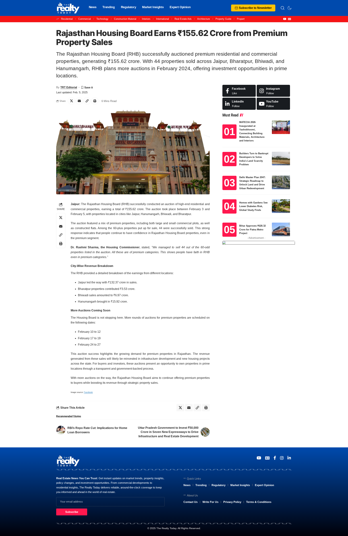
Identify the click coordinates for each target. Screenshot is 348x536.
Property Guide (223, 19)
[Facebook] (239, 91)
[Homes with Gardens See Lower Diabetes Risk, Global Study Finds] (281, 206)
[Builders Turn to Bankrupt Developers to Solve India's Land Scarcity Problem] (281, 158)
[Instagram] (273, 91)
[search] (282, 8)
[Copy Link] (87, 101)
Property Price (244, 19)
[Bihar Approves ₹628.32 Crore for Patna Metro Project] (281, 229)
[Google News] (289, 19)
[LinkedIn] (239, 104)
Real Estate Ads (183, 19)
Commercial (84, 19)
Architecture (203, 19)
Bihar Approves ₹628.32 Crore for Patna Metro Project (252, 229)
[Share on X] (71, 101)
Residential (67, 19)
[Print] (94, 101)
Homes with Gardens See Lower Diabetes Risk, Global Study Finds (253, 206)
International (162, 19)
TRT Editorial (68, 87)
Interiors (146, 19)
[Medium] (273, 104)
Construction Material (125, 19)
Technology (102, 19)
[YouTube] (284, 19)
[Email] (79, 101)
